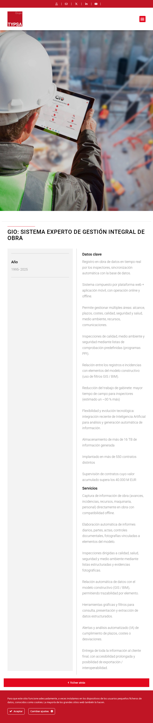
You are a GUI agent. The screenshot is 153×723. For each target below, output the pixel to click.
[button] (142, 19)
